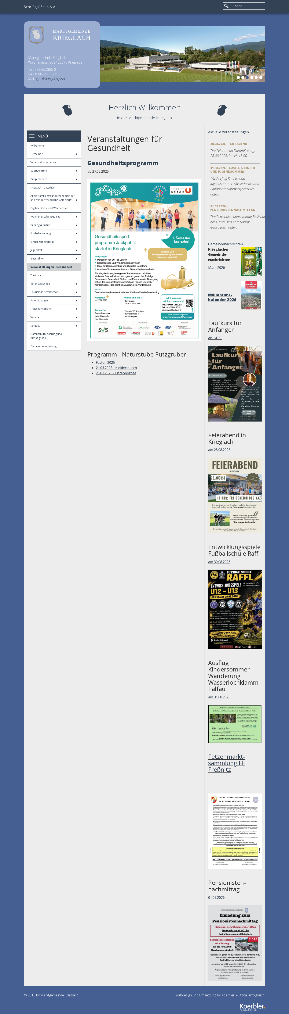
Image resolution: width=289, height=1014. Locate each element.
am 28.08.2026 (219, 449)
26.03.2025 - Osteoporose (116, 373)
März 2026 (216, 267)
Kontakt (35, 325)
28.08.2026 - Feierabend (228, 144)
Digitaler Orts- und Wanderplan (49, 208)
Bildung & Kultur (40, 225)
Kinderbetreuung (40, 233)
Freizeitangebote (40, 309)
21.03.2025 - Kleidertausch (116, 367)
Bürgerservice (38, 179)
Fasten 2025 (105, 362)
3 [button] (248, 78)
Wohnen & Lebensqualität (45, 216)
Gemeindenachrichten (225, 244)
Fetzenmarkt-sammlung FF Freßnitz (226, 763)
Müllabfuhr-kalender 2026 (222, 297)
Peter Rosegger (39, 300)
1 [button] (239, 78)
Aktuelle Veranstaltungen (228, 132)
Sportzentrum (38, 170)
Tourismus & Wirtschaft (44, 292)
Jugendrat (36, 250)
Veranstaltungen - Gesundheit (51, 267)
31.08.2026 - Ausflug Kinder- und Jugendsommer (233, 169)
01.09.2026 (216, 897)
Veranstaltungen (40, 284)
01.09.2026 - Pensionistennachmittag (232, 208)
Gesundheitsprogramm (122, 163)
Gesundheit (37, 258)
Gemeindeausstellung (43, 346)
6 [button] (261, 78)
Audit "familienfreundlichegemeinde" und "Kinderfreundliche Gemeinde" (52, 198)
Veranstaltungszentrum (44, 162)
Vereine (35, 317)
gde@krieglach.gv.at (50, 78)
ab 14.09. (215, 338)
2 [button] (243, 78)
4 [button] (252, 78)
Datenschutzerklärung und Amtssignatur (46, 336)
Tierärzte (35, 275)
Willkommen (37, 145)
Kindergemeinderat (42, 242)
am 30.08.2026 (219, 561)
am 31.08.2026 (219, 697)
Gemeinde (36, 154)
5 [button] (257, 78)
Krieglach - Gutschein (42, 187)
